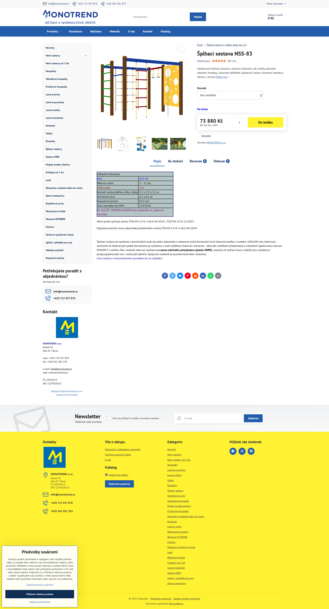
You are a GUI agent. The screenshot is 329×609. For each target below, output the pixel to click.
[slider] (219, 61)
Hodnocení (203, 61)
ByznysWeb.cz (176, 603)
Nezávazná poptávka (119, 483)
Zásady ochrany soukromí (186, 598)
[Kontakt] (67, 328)
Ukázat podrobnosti (39, 601)
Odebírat (253, 418)
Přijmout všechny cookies (39, 594)
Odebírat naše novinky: (88, 421)
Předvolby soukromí (160, 598)
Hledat (198, 17)
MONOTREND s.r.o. (216, 142)
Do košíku (265, 122)
